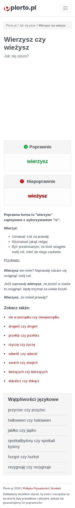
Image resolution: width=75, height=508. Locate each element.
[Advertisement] (37, 99)
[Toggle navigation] (65, 8)
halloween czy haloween (29, 420)
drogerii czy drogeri (23, 326)
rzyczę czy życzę (22, 345)
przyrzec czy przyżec (26, 410)
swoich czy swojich (23, 363)
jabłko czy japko (22, 430)
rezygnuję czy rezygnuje (29, 467)
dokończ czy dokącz (24, 381)
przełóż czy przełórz (24, 335)
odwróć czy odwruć (23, 354)
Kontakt (56, 488)
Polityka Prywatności (36, 488)
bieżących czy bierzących (28, 372)
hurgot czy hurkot (23, 457)
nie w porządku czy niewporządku (34, 317)
